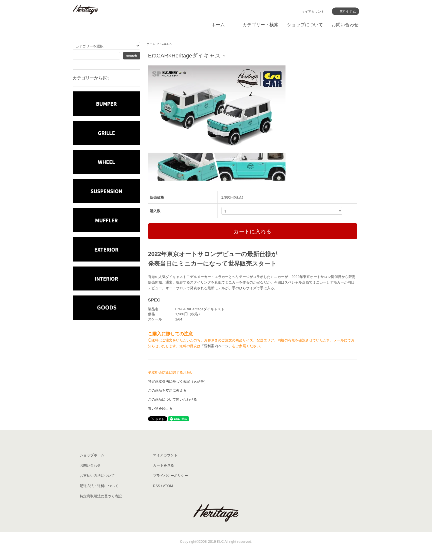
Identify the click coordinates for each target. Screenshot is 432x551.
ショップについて (305, 24)
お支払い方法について (97, 476)
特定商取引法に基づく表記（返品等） (178, 381)
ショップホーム (92, 455)
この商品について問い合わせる (172, 399)
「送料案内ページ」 (216, 346)
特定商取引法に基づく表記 (101, 496)
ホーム (218, 24)
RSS (156, 486)
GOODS (166, 44)
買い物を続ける (160, 408)
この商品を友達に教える (167, 390)
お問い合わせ (345, 24)
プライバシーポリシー (170, 476)
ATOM (168, 486)
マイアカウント (313, 11)
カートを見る (163, 465)
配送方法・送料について (99, 486)
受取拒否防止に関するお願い (171, 372)
